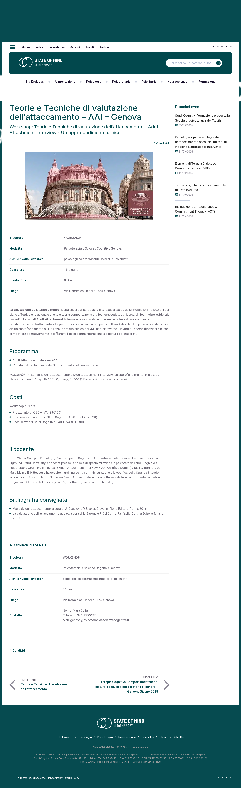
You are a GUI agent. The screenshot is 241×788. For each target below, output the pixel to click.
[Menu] (12, 47)
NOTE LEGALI (87, 761)
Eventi (90, 47)
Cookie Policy (72, 778)
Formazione (207, 81)
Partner (104, 47)
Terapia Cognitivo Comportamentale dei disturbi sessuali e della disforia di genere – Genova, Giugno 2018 (126, 686)
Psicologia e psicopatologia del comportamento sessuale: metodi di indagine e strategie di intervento (201, 142)
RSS (158, 761)
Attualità (179, 737)
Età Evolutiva (34, 81)
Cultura (164, 737)
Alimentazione (65, 81)
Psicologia (93, 81)
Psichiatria (148, 81)
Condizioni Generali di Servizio (114, 761)
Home (26, 47)
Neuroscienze (177, 81)
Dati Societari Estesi (144, 761)
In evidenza (57, 47)
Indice (39, 47)
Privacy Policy (55, 778)
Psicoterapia (121, 81)
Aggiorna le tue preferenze (32, 778)
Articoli (75, 47)
